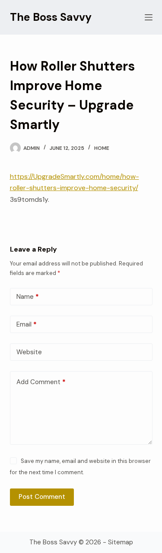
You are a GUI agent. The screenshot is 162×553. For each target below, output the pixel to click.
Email (26, 324)
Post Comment (42, 496)
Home (101, 148)
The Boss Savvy (51, 17)
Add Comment (41, 382)
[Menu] (148, 17)
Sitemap (120, 542)
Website (29, 352)
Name (27, 296)
